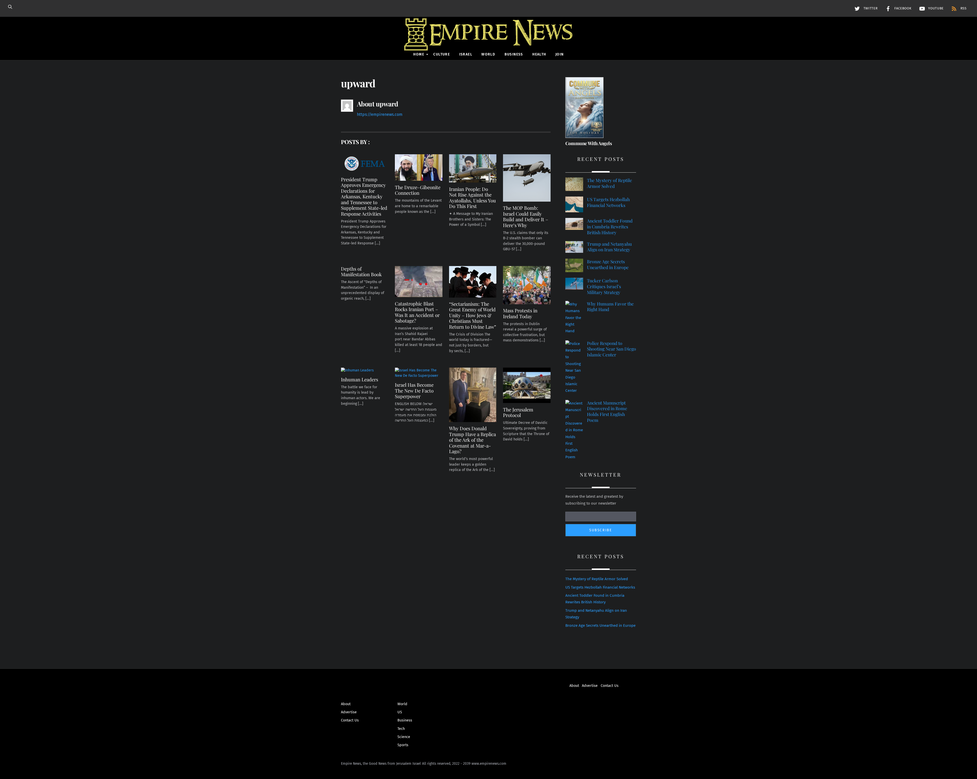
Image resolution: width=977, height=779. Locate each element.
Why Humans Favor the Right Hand (610, 306)
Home (418, 54)
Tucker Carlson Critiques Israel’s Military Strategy (604, 286)
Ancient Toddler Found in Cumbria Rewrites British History (610, 226)
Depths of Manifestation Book (361, 271)
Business (514, 54)
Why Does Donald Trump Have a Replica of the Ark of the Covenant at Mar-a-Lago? (472, 439)
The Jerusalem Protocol (518, 412)
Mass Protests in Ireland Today (520, 313)
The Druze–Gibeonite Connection (417, 190)
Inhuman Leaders (359, 379)
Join (559, 54)
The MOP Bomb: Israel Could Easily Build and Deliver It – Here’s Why (525, 216)
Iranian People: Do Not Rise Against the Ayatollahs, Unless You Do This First (472, 197)
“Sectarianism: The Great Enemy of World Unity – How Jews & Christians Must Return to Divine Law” (472, 315)
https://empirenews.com (380, 114)
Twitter (870, 8)
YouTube (935, 8)
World (488, 54)
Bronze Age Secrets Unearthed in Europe (608, 264)
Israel (465, 54)
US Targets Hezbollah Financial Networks (608, 202)
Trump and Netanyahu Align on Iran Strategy (609, 247)
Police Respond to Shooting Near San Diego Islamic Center (611, 348)
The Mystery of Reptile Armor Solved (609, 183)
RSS (963, 8)
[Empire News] (488, 43)
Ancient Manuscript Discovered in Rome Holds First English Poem (607, 411)
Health (539, 54)
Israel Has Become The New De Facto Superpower (414, 390)
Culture (441, 54)
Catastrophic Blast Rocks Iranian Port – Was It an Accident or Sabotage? (417, 312)
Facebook (902, 8)
